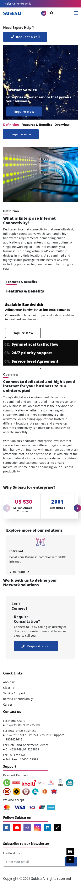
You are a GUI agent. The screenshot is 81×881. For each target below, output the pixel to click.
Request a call (27, 37)
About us (9, 682)
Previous (5, 506)
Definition (11, 124)
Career (7, 704)
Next (76, 506)
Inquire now (24, 111)
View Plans (18, 572)
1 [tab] (40, 369)
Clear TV (9, 688)
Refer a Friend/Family (18, 699)
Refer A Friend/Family (18, 3)
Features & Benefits (36, 124)
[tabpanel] (40, 333)
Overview (62, 124)
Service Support (14, 693)
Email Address (11, 853)
